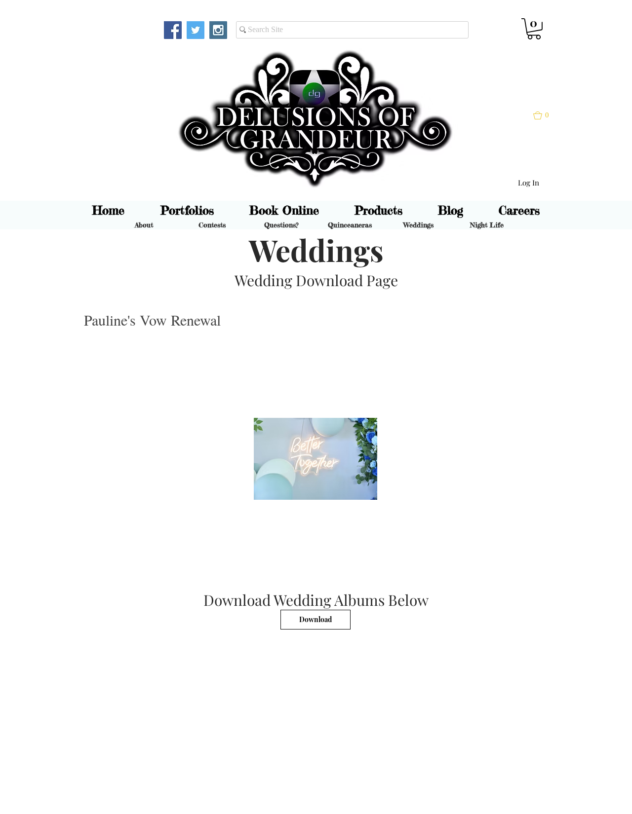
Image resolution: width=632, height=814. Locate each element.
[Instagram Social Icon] (218, 30)
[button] (534, 28)
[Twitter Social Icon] (195, 30)
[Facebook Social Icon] (173, 30)
